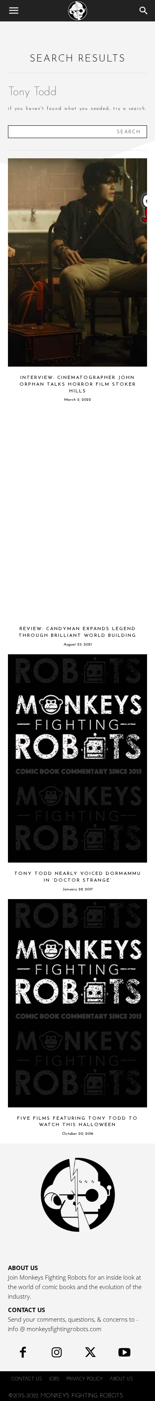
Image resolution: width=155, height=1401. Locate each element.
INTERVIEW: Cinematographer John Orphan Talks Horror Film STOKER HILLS (77, 384)
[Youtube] (124, 1354)
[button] (13, 10)
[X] (90, 1354)
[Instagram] (57, 1354)
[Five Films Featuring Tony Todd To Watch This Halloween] (77, 1003)
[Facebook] (23, 1354)
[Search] (144, 10)
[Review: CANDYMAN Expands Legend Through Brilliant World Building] (77, 513)
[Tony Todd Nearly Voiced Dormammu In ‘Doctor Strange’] (77, 758)
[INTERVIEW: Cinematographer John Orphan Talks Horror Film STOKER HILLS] (77, 262)
